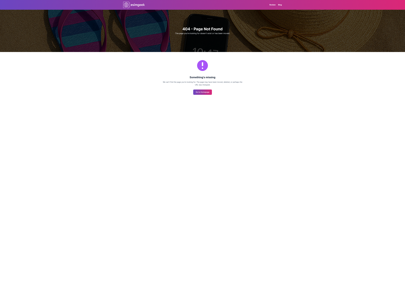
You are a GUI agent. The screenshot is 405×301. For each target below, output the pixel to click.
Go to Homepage (202, 92)
